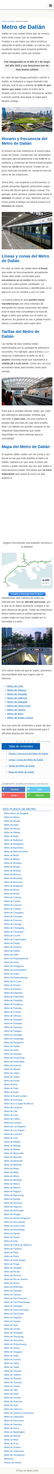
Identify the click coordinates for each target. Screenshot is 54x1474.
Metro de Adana (12, 817)
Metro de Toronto (12, 1398)
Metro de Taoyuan (13, 1371)
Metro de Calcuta (12, 897)
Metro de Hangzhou (14, 1042)
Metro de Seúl (11, 1325)
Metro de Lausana (13, 1107)
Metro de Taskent (12, 1375)
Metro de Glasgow (17, 702)
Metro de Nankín (12, 1199)
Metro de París (11, 1252)
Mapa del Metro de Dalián (21, 772)
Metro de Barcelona (13, 848)
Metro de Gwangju (13, 1035)
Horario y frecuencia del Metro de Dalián (28, 753)
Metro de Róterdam (13, 1287)
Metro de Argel (11, 825)
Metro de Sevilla (12, 1329)
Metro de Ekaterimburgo (16, 977)
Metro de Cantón (12, 901)
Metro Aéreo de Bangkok (16, 813)
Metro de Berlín (11, 855)
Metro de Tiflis (11, 1390)
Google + (14, 795)
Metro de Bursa (11, 890)
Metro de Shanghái (13, 1333)
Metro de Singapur (13, 1352)
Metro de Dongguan (14, 966)
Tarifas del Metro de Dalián (22, 766)
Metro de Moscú (12, 1184)
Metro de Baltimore (13, 840)
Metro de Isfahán (12, 1069)
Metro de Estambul (13, 993)
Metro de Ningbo (12, 1214)
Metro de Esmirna (12, 989)
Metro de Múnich (12, 1187)
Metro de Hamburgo (14, 1039)
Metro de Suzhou (12, 1359)
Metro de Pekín (11, 1256)
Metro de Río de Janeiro (16, 1279)
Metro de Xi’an (11, 1443)
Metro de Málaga (12, 1145)
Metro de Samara (12, 1294)
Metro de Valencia (17, 698)
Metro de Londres (12, 1123)
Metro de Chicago (13, 924)
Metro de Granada (13, 1023)
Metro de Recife (12, 1272)
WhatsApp (39, 795)
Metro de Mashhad (13, 1161)
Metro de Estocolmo (14, 997)
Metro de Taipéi (11, 1367)
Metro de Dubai (11, 974)
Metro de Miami (11, 1168)
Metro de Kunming (13, 1100)
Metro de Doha (11, 962)
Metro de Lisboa (12, 1119)
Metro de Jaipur (11, 1073)
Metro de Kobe (11, 1092)
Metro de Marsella (13, 1157)
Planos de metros (12, 1462)
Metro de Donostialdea (15, 970)
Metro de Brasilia (12, 871)
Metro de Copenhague (15, 939)
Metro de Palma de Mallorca (18, 1245)
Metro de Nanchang (14, 1195)
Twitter (39, 789)
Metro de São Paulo (14, 1314)
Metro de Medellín (13, 1165)
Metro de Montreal (13, 1180)
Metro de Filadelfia (13, 1000)
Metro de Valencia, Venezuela (19, 1413)
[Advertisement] (27, 510)
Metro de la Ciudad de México (19, 1103)
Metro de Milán (11, 1172)
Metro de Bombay (12, 863)
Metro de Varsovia (13, 1424)
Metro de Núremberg (14, 1229)
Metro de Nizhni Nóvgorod (17, 1218)
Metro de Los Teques (14, 1130)
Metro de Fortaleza (13, 1004)
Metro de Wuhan (12, 1436)
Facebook (15, 789)
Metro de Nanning (13, 1203)
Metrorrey (8, 1459)
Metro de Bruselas (13, 878)
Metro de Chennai (13, 920)
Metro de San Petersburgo (17, 1302)
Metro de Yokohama (14, 1451)
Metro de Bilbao (12, 859)
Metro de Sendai (12, 1321)
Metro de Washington (14, 1432)
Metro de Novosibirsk (14, 1222)
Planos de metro (8, 21)
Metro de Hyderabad (14, 1061)
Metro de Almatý (12, 821)
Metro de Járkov (12, 1077)
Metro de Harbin (12, 1046)
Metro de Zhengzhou (14, 1455)
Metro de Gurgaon (13, 1031)
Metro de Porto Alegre (14, 1260)
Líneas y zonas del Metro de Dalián (26, 760)
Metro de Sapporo (13, 1317)
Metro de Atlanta (12, 832)
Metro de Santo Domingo (16, 1310)
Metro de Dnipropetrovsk (16, 958)
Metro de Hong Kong (18, 705)
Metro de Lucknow (13, 1134)
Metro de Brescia (12, 874)
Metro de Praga (11, 1264)
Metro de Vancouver (14, 1420)
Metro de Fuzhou (12, 1012)
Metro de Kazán (12, 1081)
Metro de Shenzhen (13, 1340)
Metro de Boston (12, 867)
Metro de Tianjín (12, 1386)
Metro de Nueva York (14, 1226)
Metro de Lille (10, 1111)
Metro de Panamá (13, 1249)
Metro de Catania (12, 909)
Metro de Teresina (13, 1382)
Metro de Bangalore (14, 844)
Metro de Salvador (13, 1291)
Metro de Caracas (13, 905)
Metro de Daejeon (13, 947)
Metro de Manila (12, 1149)
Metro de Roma (11, 1283)
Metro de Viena (11, 1428)
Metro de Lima (15, 686)
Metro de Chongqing (14, 928)
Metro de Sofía (11, 1356)
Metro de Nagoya (16, 690)
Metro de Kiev (11, 1084)
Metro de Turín (11, 1405)
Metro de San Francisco (16, 1298)
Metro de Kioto (11, 1088)
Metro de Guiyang (13, 1027)
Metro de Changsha (14, 913)
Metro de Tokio (11, 1394)
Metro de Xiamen (12, 1447)
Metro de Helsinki (12, 1054)
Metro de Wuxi (15, 713)
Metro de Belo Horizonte (16, 851)
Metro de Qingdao (17, 694)
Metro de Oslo (11, 1241)
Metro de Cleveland (13, 932)
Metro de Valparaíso (14, 1417)
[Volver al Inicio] (27, 8)
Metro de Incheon (12, 1065)
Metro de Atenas (12, 828)
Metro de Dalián (12, 951)
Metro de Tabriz (11, 1363)
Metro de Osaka (12, 1237)
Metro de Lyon (11, 1138)
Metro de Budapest (13, 886)
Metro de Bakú (11, 836)
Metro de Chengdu (13, 916)
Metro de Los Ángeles (15, 1126)
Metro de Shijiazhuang (15, 1344)
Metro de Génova (12, 1016)
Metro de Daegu (12, 943)
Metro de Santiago (13, 1306)
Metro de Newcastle (14, 1210)
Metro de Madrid (12, 1142)
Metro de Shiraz (12, 1348)
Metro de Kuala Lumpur (20, 717)
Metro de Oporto (16, 709)
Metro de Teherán (12, 1378)
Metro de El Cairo (12, 981)
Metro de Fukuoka (13, 1008)
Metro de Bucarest (13, 882)
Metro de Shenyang (13, 1336)
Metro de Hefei (11, 1050)
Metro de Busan (12, 893)
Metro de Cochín (12, 935)
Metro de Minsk (11, 1176)
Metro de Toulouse (13, 1401)
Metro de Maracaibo (14, 1153)
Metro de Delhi (11, 955)
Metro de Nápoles (13, 1207)
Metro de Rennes (12, 1275)
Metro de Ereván (12, 985)
